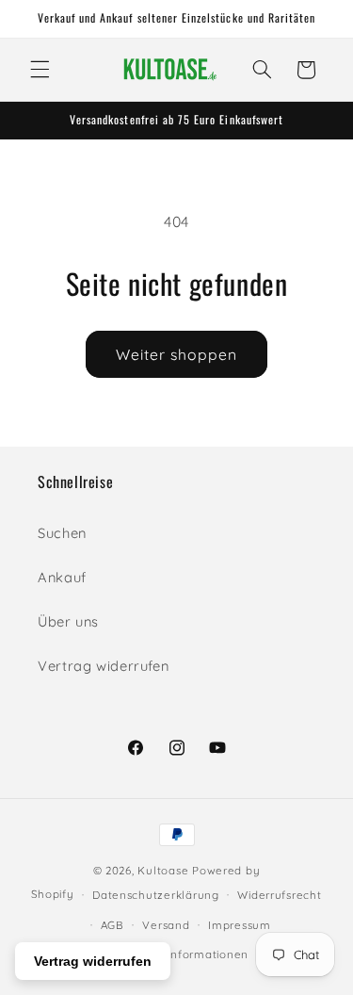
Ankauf (62, 577)
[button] (39, 69)
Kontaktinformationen (185, 954)
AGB (112, 925)
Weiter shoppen (177, 354)
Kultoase (162, 870)
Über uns (68, 621)
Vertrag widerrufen (103, 666)
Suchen (62, 533)
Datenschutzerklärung (155, 895)
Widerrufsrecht (279, 895)
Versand (165, 925)
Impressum (239, 925)
